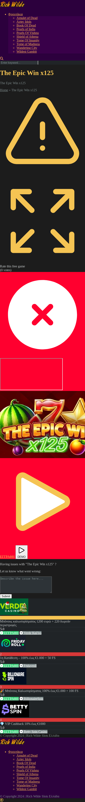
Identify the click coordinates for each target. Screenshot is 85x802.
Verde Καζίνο (32, 633)
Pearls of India (26, 29)
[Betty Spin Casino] (14, 716)
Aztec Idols (24, 21)
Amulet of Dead (27, 18)
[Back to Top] (1, 800)
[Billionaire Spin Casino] (13, 683)
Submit (6, 596)
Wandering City (27, 48)
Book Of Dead (26, 25)
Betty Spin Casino (35, 731)
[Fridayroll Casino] (13, 650)
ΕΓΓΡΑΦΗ (11, 633)
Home (4, 90)
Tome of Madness (28, 44)
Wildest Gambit (27, 51)
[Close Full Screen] (42, 356)
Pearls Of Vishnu (28, 33)
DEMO (22, 556)
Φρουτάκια (15, 14)
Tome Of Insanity (28, 40)
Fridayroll (30, 665)
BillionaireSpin (33, 698)
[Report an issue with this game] (42, 176)
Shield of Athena (27, 36)
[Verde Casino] (14, 614)
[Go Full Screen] (42, 262)
